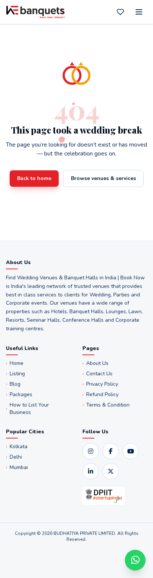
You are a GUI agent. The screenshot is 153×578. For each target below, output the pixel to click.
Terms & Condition (106, 404)
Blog (13, 384)
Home (14, 363)
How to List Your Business (27, 408)
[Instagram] (90, 451)
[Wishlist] (120, 12)
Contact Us (97, 373)
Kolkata (16, 446)
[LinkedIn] (90, 471)
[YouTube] (131, 451)
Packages (19, 394)
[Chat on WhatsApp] (135, 560)
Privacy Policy (100, 384)
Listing (15, 373)
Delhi (14, 456)
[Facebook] (110, 451)
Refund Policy (100, 394)
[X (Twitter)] (110, 471)
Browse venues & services (103, 178)
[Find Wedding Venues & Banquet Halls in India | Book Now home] (35, 12)
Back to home (34, 178)
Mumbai (17, 467)
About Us (95, 363)
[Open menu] (139, 12)
